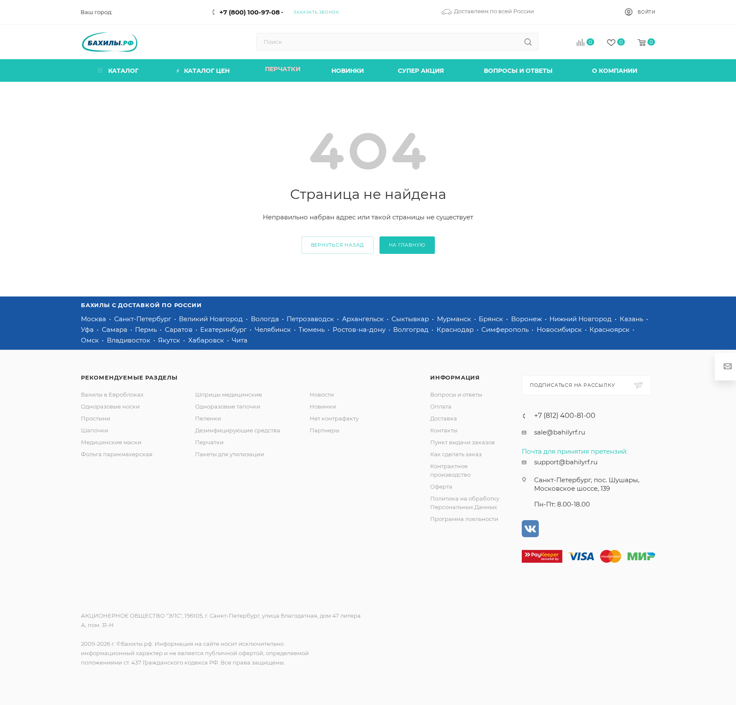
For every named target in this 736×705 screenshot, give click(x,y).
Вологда (266, 319)
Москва (94, 319)
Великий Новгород (211, 319)
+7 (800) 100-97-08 (249, 12)
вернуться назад (337, 245)
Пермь (146, 329)
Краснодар (456, 329)
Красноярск (610, 329)
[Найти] (528, 42)
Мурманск (455, 319)
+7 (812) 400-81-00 (564, 415)
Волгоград (411, 329)
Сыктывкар (411, 319)
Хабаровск (207, 340)
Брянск (492, 319)
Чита (239, 340)
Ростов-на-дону (360, 329)
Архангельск (363, 319)
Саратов (179, 329)
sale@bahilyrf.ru (559, 432)
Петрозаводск (311, 319)
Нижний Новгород (581, 319)
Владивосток (129, 340)
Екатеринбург (224, 329)
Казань (632, 319)
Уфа (88, 329)
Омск (91, 340)
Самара (115, 329)
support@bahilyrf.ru (566, 462)
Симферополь (505, 329)
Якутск (170, 340)
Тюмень (312, 329)
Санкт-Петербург (143, 319)
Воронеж (527, 319)
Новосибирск (560, 329)
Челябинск (274, 329)
